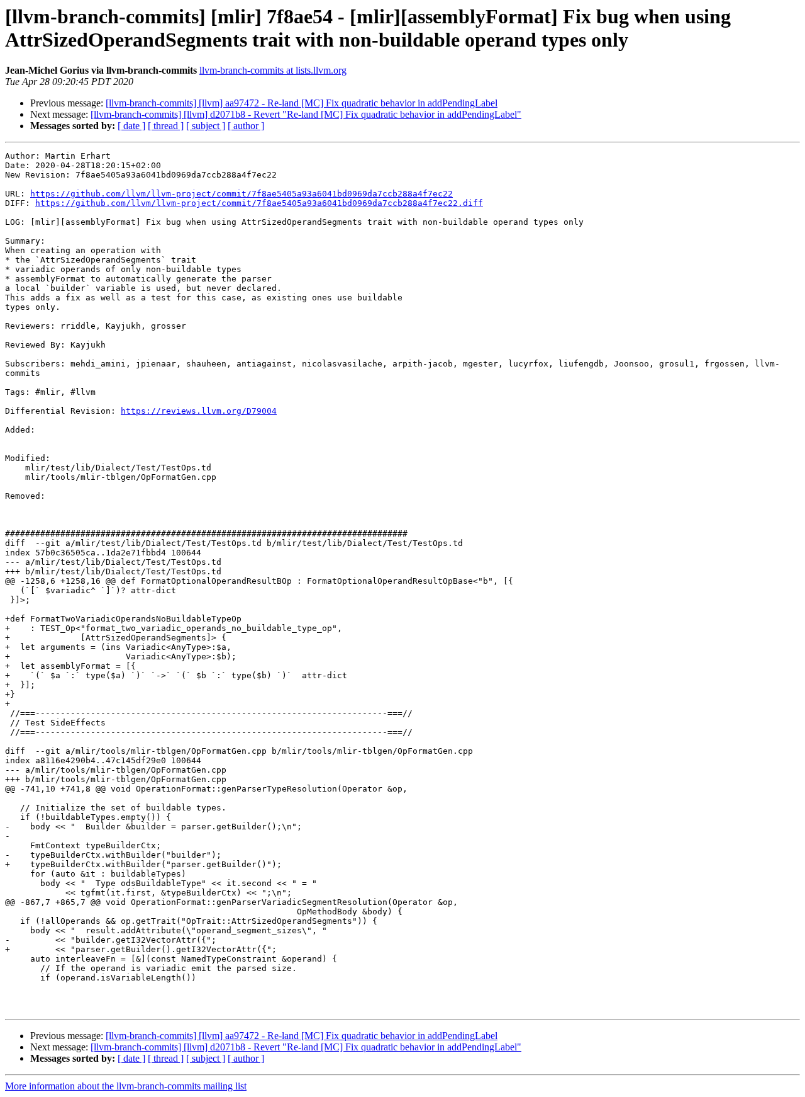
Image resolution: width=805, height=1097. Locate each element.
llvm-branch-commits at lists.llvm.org (273, 70)
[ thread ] (166, 125)
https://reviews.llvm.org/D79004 (199, 411)
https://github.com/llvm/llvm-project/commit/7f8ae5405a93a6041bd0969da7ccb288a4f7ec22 (241, 193)
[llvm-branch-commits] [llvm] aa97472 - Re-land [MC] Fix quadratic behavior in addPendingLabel (301, 103)
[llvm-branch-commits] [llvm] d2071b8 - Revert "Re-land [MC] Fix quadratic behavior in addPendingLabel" (306, 114)
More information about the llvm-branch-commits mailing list (126, 1086)
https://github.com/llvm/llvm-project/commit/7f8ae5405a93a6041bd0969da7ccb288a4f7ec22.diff (259, 203)
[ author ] (246, 125)
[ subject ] (205, 125)
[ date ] (131, 125)
